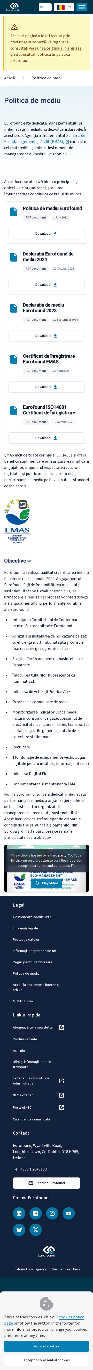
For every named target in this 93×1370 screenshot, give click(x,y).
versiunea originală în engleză (55, 48)
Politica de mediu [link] (48, 78)
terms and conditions (54, 865)
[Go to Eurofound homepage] (19, 7)
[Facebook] (35, 1213)
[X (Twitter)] (35, 1230)
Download (43, 233)
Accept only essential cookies (47, 1360)
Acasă (9, 78)
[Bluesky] (19, 1230)
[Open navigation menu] (81, 7)
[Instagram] (52, 1213)
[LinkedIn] (19, 1213)
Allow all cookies (46, 1346)
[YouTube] (69, 1213)
